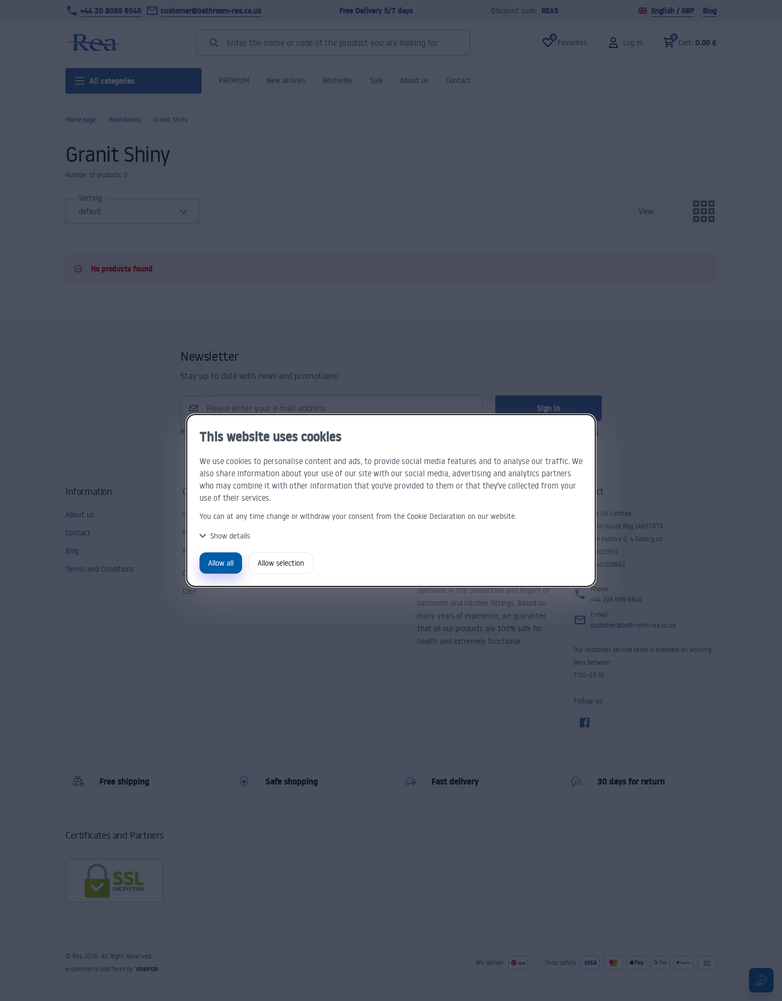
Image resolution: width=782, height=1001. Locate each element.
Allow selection (280, 563)
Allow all (221, 563)
